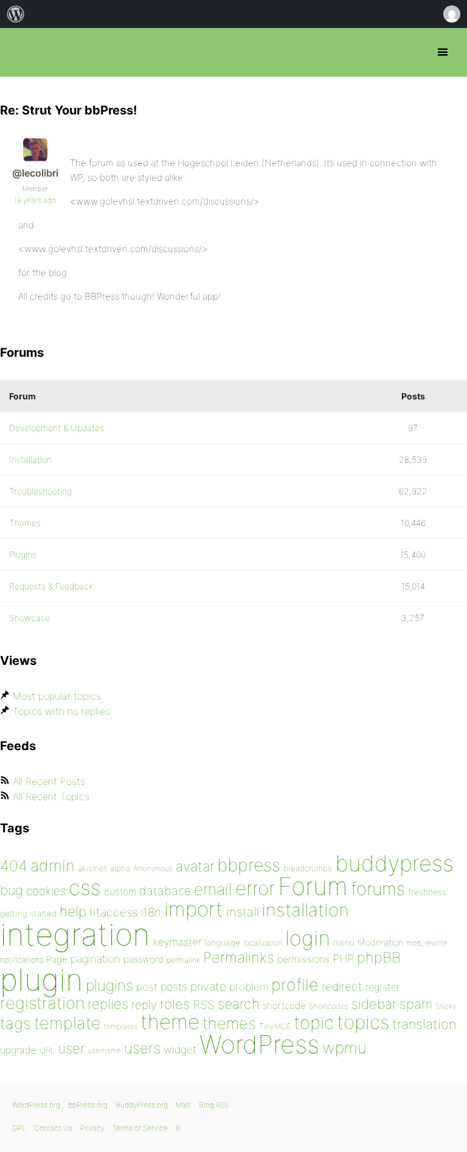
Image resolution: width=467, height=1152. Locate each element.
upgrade (18, 1050)
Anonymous (153, 868)
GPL (19, 1128)
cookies (46, 891)
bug (11, 890)
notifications (21, 959)
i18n (150, 912)
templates (120, 1026)
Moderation (380, 942)
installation (305, 910)
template (67, 1023)
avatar (195, 866)
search (239, 1004)
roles (175, 1004)
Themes (25, 523)
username (104, 1050)
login (307, 937)
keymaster (177, 942)
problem (248, 986)
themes (229, 1023)
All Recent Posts (49, 781)
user (71, 1048)
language (222, 942)
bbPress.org (20, 52)
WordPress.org (36, 1104)
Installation (30, 459)
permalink (183, 959)
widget (180, 1049)
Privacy (92, 1128)
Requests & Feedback (51, 586)
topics (363, 1022)
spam (416, 1004)
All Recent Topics (51, 796)
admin (52, 865)
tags (15, 1023)
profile (295, 985)
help (73, 911)
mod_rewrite (427, 942)
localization (262, 942)
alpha (120, 868)
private (208, 987)
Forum (313, 886)
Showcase (29, 618)
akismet (92, 868)
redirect (342, 986)
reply (144, 1005)
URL (47, 1050)
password (143, 959)
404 (13, 866)
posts (174, 986)
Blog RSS (214, 1104)
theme (169, 1022)
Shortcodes (328, 1006)
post (146, 986)
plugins (109, 985)
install (242, 911)
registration (42, 1003)
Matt (183, 1104)
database (165, 890)
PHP (343, 958)
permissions (303, 959)
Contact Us (53, 1128)
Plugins (22, 554)
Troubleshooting (40, 491)
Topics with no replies (61, 711)
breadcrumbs (307, 868)
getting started (28, 913)
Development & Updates (56, 428)
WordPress (259, 1044)
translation (424, 1024)
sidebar (373, 1004)
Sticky (445, 1006)
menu (344, 942)
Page (56, 959)
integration (75, 934)
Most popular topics (57, 696)
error (255, 888)
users (142, 1048)
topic (314, 1022)
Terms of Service (140, 1128)
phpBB (379, 957)
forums (378, 888)
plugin (41, 979)
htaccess (113, 912)
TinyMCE (275, 1026)
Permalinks (238, 957)
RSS (204, 1004)
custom (120, 891)
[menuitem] (16, 14)
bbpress (248, 865)
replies (108, 1004)
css (85, 887)
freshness (427, 892)
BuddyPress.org (142, 1104)
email (213, 889)
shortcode (284, 1005)
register (382, 987)
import (193, 909)
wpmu (344, 1047)
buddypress (394, 863)
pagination (95, 958)
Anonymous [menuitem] (451, 14)
